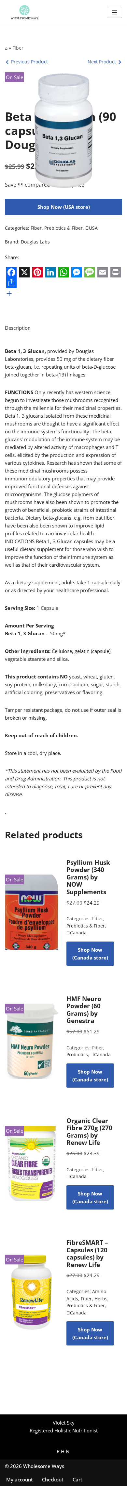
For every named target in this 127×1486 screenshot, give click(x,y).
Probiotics (77, 1055)
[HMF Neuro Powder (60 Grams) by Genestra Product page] (31, 1041)
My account (19, 1479)
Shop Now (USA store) (63, 207)
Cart (77, 1479)
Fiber (17, 48)
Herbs (100, 1299)
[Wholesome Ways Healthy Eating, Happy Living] (24, 12)
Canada (76, 933)
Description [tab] (18, 328)
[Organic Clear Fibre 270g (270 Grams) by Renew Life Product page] (31, 1163)
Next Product (102, 61)
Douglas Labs (35, 242)
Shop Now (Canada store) (90, 953)
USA (91, 228)
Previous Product (29, 61)
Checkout (53, 1479)
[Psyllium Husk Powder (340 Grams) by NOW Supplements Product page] (31, 912)
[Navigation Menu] (114, 12)
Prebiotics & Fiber (63, 228)
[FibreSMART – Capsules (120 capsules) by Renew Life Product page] (31, 1292)
